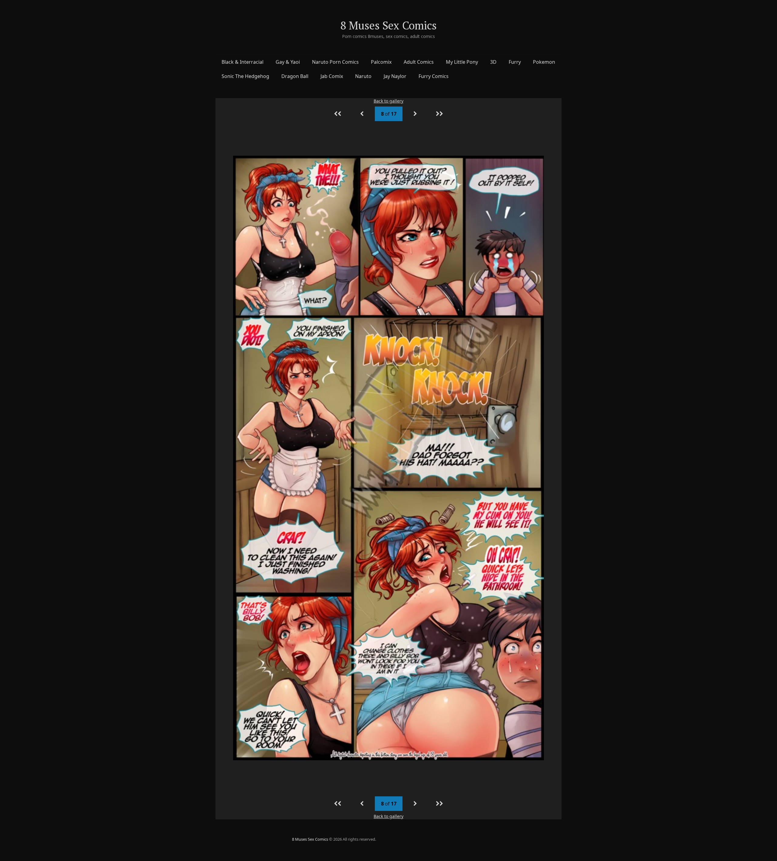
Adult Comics (419, 62)
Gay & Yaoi (288, 62)
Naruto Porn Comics (335, 62)
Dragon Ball (294, 76)
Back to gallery (388, 101)
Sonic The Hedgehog (245, 76)
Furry (515, 62)
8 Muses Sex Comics (388, 25)
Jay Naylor (395, 76)
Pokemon (544, 62)
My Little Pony (462, 62)
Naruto (363, 76)
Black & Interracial (242, 62)
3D (493, 62)
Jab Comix (332, 76)
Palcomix (381, 62)
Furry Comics (434, 76)
